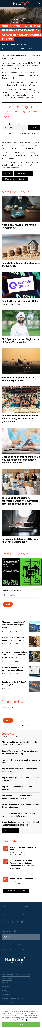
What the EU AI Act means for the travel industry (19, 226)
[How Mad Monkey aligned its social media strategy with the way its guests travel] (21, 399)
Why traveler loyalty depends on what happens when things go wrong (17, 796)
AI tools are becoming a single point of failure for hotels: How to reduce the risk (15, 655)
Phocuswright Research (18, 907)
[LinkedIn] (7, 921)
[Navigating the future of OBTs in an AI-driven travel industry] (21, 523)
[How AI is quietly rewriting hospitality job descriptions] (34, 641)
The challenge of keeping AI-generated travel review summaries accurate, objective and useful (20, 501)
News (4, 44)
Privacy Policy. (26, 726)
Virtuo (18, 56)
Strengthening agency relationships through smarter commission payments (20, 823)
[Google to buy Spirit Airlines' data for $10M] (34, 686)
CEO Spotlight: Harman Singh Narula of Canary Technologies (20, 341)
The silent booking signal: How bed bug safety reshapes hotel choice (18, 814)
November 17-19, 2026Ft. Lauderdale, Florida (18, 853)
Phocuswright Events (17, 915)
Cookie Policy (22, 1020)
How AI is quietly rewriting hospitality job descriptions (13, 638)
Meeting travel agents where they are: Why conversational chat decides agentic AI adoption (21, 459)
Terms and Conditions (19, 133)
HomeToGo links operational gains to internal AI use (21, 264)
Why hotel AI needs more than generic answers (18, 788)
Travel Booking (23, 173)
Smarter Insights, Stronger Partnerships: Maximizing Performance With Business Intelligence (22, 864)
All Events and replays (16, 891)
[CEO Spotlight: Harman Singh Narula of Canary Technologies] (21, 323)
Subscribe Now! (11, 931)
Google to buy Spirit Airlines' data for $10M (14, 683)
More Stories (10, 830)
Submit (34, 128)
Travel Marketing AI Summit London (21, 880)
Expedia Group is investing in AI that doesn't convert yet (20, 302)
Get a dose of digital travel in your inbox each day (20, 112)
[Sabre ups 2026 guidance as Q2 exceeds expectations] (21, 361)
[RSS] (17, 921)
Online (22, 44)
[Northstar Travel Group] (16, 960)
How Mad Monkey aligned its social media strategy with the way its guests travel (20, 418)
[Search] (38, 3)
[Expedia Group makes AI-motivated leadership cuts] (34, 671)
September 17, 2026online (17, 872)
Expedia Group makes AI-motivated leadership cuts (13, 668)
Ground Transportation (15, 179)
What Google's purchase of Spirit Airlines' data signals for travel (14, 625)
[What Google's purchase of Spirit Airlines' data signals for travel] (34, 627)
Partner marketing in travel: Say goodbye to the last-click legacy (20, 805)
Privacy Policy (28, 949)
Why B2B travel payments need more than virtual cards (19, 770)
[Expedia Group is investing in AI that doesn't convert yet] (21, 285)
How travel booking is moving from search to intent (21, 761)
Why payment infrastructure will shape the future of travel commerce (19, 743)
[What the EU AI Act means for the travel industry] (21, 209)
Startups (13, 44)
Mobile (7, 173)
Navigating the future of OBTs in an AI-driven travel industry (20, 540)
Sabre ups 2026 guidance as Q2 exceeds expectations (18, 379)
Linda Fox (9, 48)
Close (21, 1024)
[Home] (21, 3)
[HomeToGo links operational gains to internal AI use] (21, 247)
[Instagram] (12, 921)
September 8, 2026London (16, 885)
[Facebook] (3, 921)
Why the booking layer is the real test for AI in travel (20, 779)
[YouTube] (21, 921)
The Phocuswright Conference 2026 (23, 848)
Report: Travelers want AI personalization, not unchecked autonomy (20, 752)
